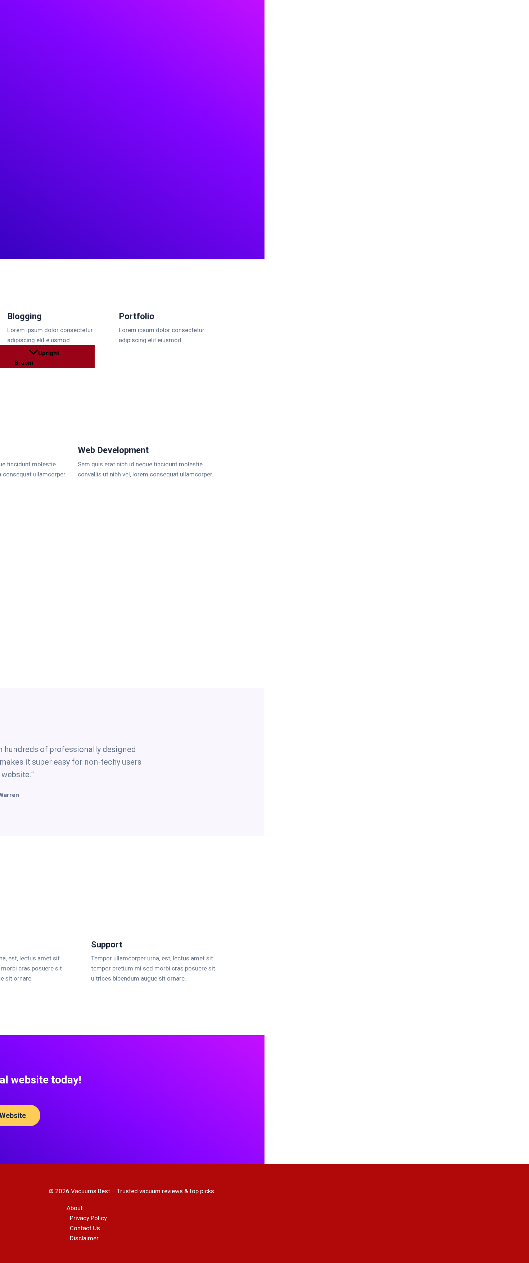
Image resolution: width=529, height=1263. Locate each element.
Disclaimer (84, 1238)
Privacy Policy (88, 1218)
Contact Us (85, 1228)
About (75, 1208)
